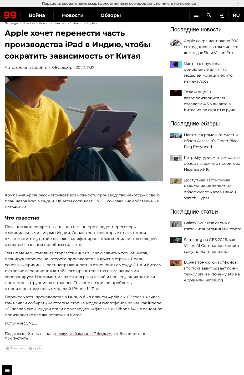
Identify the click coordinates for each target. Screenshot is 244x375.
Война (37, 15)
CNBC (31, 323)
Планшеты (17, 348)
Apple (37, 348)
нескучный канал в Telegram (83, 333)
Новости (73, 15)
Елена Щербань (35, 67)
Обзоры (111, 15)
